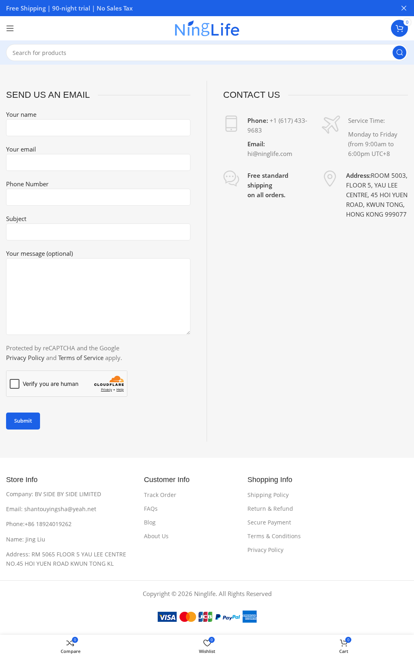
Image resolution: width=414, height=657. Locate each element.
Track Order (160, 495)
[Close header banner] (404, 8)
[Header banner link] (195, 8)
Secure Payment (269, 522)
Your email (21, 149)
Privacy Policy (25, 358)
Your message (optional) (39, 253)
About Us (156, 536)
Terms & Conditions (274, 536)
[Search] (399, 52)
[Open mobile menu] (10, 28)
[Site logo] (207, 27)
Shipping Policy (268, 495)
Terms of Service (81, 358)
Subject (16, 219)
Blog (150, 522)
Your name (21, 114)
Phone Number (27, 184)
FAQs (151, 508)
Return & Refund (270, 508)
